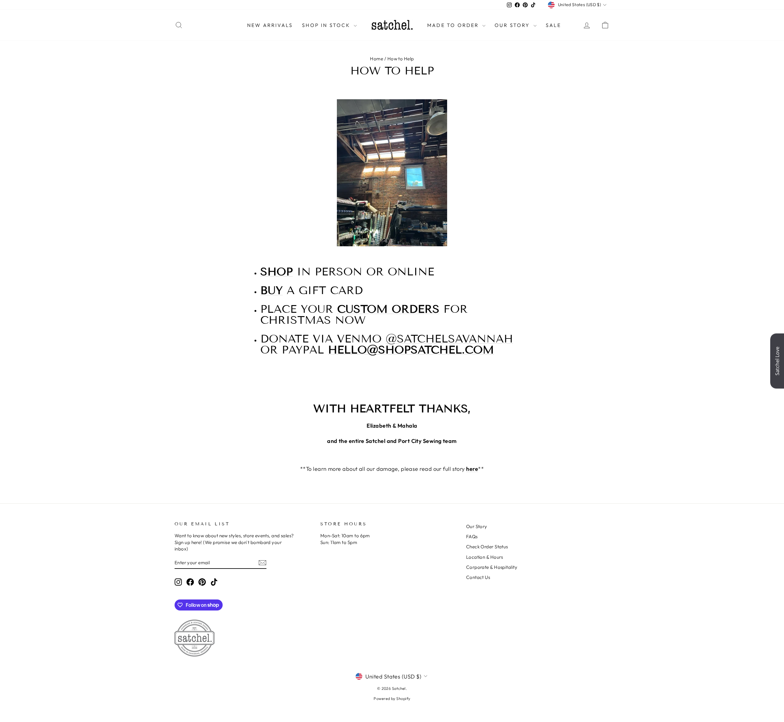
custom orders (388, 309)
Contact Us (478, 577)
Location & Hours (484, 557)
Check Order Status (487, 547)
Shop (276, 271)
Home (376, 59)
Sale (553, 25)
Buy (271, 290)
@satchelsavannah (449, 338)
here (472, 468)
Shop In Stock (327, 25)
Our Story (513, 25)
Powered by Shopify (392, 698)
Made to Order (454, 25)
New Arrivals (270, 25)
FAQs (472, 536)
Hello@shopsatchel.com (411, 349)
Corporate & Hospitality (491, 567)
